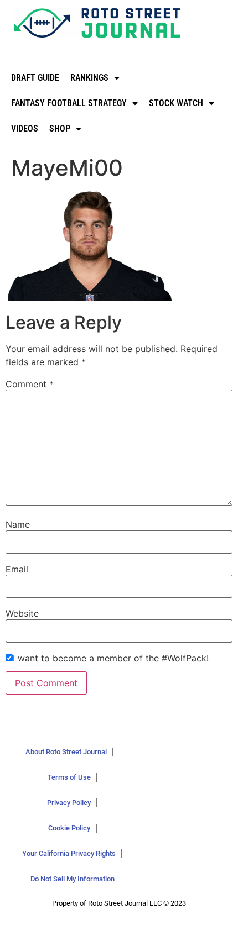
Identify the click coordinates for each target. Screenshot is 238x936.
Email (17, 569)
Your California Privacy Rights (69, 853)
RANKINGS (89, 77)
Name (18, 524)
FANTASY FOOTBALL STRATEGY (69, 103)
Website (22, 613)
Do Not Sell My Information (72, 879)
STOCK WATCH (176, 103)
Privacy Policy (69, 802)
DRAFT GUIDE (35, 77)
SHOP (59, 128)
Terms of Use (69, 777)
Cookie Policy (69, 828)
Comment (30, 384)
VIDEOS (24, 128)
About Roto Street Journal (66, 752)
